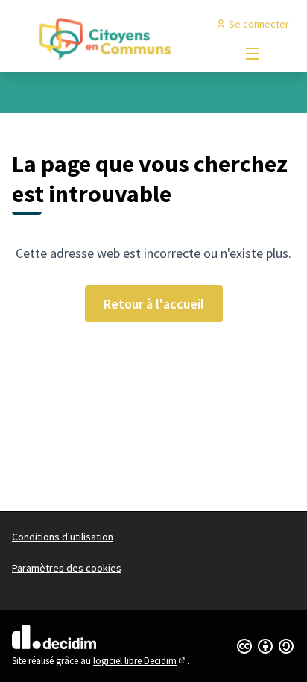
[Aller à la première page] (116, 38)
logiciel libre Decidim (140, 660)
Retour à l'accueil (154, 303)
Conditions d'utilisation (62, 536)
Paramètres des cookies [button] (66, 568)
